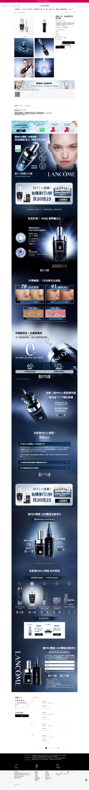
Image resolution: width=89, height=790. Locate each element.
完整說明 (63, 25)
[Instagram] (62, 771)
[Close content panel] (87, 1)
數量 (56, 41)
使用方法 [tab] (21, 105)
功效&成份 (30, 209)
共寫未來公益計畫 (47, 777)
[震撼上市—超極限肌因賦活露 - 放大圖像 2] (24, 47)
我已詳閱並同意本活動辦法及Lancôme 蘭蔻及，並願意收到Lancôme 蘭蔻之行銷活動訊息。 (60, 672)
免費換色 (36, 780)
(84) (63, 27)
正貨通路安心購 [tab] (27, 105)
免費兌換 (19, 173)
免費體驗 (28, 173)
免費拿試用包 (58, 209)
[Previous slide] (1, 1)
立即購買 (61, 415)
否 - (48, 719)
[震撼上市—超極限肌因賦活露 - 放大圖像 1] (44, 25)
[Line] (74, 771)
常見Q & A (38, 209)
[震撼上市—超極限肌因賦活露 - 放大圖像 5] (44, 67)
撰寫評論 (66, 27)
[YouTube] (68, 771)
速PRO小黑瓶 (44, 376)
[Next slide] (85, 1)
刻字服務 (24, 36)
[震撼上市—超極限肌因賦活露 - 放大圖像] (24, 25)
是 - (44, 719)
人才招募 (46, 779)
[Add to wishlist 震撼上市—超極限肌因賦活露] (52, 17)
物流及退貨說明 (37, 777)
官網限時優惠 (48, 209)
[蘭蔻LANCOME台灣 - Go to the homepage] (44, 5)
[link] (19, 6)
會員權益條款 (37, 779)
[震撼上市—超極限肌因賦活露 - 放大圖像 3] (44, 47)
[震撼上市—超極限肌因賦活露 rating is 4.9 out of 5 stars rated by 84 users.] (58, 27)
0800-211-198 (27, 774)
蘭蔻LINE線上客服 (17, 777)
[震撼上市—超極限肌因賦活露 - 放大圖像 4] (24, 67)
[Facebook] (56, 771)
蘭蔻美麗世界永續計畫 (48, 778)
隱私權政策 (60, 671)
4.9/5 (61, 27)
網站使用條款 (64, 671)
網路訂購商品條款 (37, 778)
